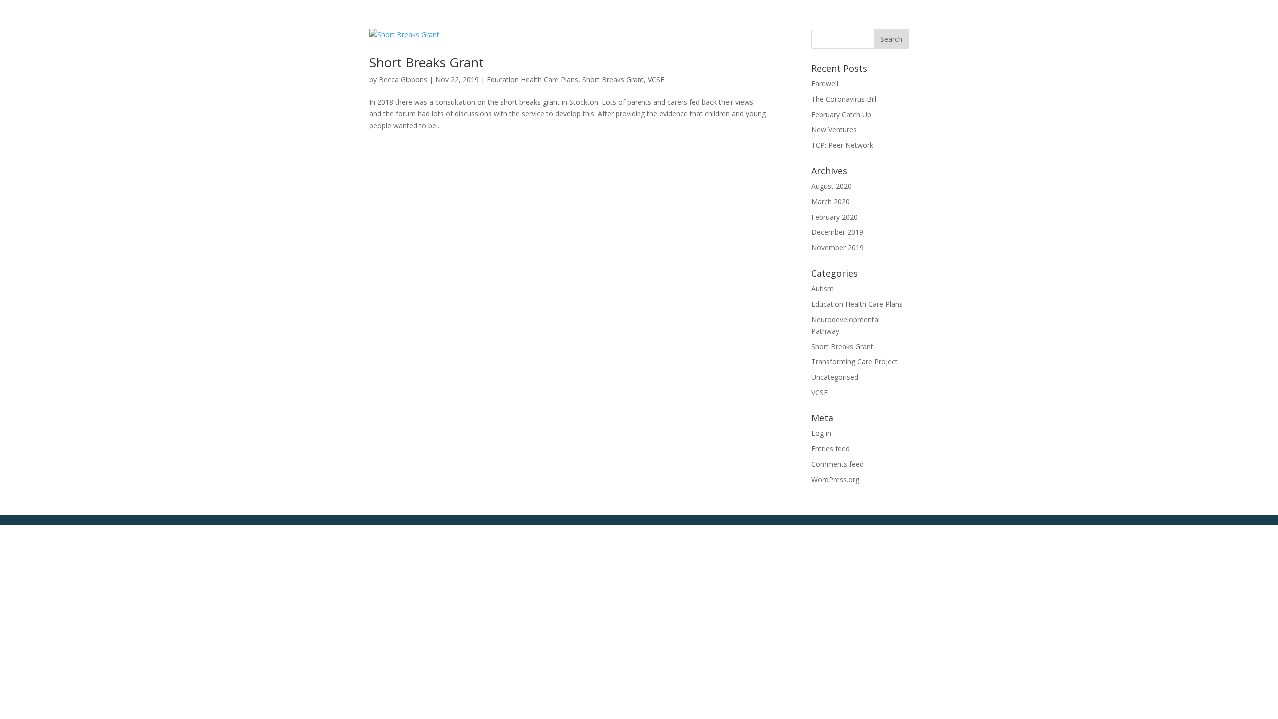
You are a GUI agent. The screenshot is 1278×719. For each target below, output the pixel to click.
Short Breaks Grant (426, 62)
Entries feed (830, 448)
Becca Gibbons (403, 79)
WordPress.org (835, 479)
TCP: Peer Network (842, 145)
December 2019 (837, 232)
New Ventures (834, 129)
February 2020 (834, 217)
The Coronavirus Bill (843, 99)
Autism (822, 288)
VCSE (656, 79)
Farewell (824, 83)
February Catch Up (841, 114)
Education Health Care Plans (532, 79)
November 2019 (837, 247)
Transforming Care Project (854, 361)
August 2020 (831, 186)
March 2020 (830, 201)
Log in (821, 433)
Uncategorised (834, 377)
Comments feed (837, 464)
